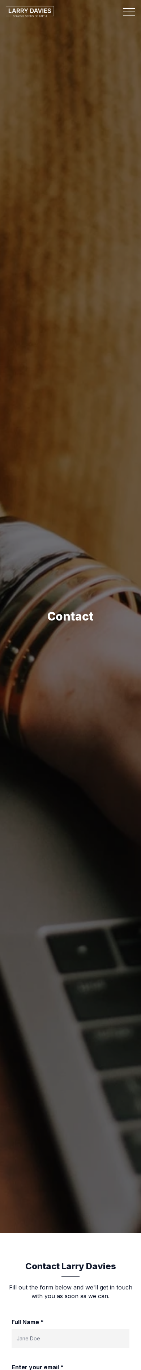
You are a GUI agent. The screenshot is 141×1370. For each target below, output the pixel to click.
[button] (129, 12)
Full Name (28, 1322)
